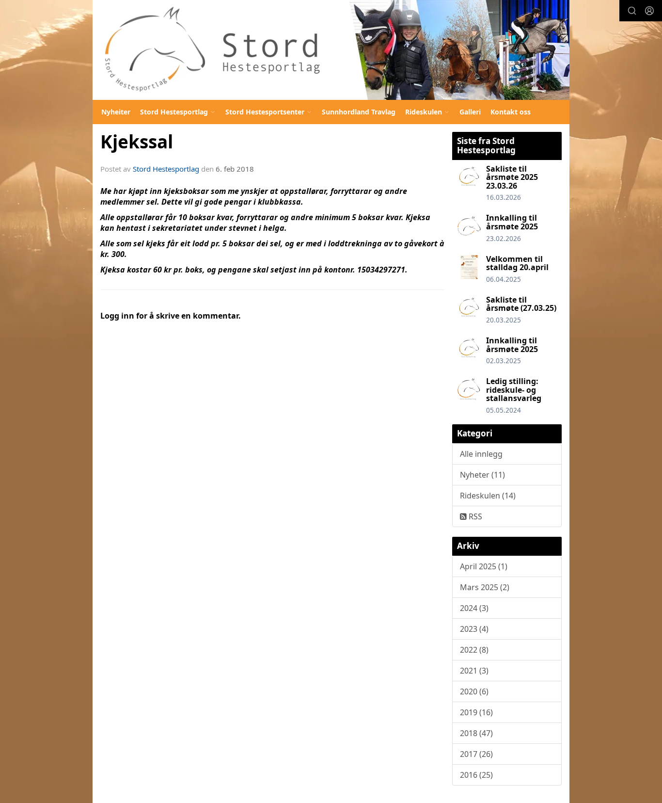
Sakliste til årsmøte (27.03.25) (521, 304)
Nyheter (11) (482, 474)
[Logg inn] (649, 10)
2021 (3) (474, 670)
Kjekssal (136, 141)
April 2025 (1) (483, 566)
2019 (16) (476, 712)
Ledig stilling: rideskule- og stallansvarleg (513, 389)
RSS (474, 516)
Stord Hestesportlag (166, 169)
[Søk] (632, 10)
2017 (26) (476, 754)
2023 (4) (474, 629)
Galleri (470, 111)
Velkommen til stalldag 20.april (517, 263)
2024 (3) (474, 608)
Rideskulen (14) (488, 495)
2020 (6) (474, 691)
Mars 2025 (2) (484, 587)
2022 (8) (474, 649)
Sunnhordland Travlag (358, 111)
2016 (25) (476, 775)
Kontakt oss (510, 111)
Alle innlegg (481, 454)
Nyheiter (115, 111)
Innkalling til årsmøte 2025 (512, 222)
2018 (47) (476, 733)
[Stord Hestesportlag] (331, 50)
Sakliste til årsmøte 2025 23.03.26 (512, 177)
